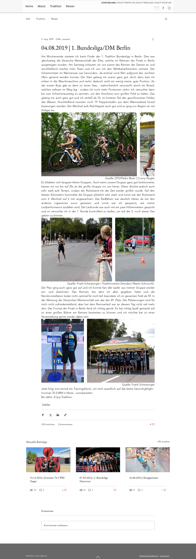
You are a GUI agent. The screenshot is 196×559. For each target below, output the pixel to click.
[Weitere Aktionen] (153, 39)
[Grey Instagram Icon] (169, 8)
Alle (28, 18)
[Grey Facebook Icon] (163, 8)
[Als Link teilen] (65, 414)
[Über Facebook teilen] (42, 414)
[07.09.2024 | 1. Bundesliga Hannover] (98, 459)
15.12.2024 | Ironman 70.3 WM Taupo (47, 479)
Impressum (164, 556)
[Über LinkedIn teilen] (57, 414)
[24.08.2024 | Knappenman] (148, 459)
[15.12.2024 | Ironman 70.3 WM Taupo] (48, 459)
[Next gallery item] (151, 144)
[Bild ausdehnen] (89, 144)
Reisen (54, 18)
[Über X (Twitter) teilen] (50, 414)
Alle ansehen (164, 441)
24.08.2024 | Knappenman (143, 477)
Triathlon (40, 18)
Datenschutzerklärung (148, 556)
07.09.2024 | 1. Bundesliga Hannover (94, 479)
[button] (166, 18)
